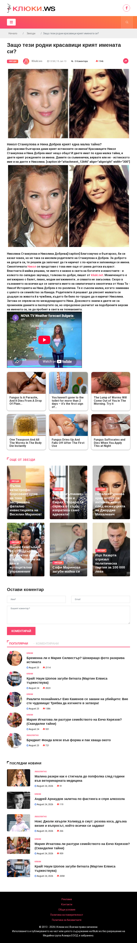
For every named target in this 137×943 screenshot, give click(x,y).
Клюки (30, 653)
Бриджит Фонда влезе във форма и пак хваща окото (69, 740)
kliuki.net (96, 275)
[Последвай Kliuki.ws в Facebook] (126, 8)
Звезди (31, 33)
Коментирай (21, 631)
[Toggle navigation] (11, 22)
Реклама (67, 899)
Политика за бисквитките (67, 920)
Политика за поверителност (66, 914)
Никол (31, 266)
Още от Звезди (22, 459)
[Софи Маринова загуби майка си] (68, 549)
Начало (13, 33)
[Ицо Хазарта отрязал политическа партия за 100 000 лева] (111, 549)
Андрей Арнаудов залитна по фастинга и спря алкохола (80, 799)
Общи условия (66, 909)
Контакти (66, 904)
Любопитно (33, 735)
